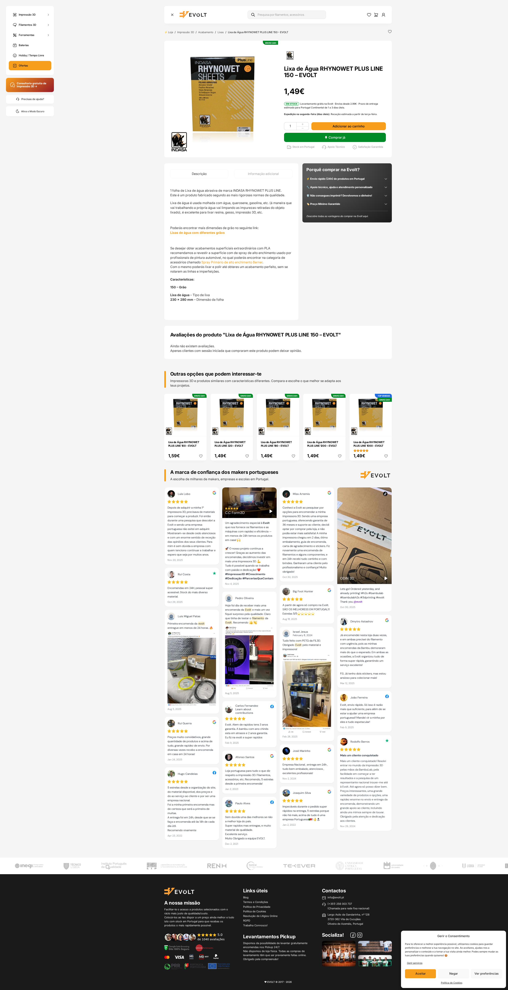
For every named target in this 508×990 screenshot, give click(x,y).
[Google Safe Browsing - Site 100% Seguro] (176, 947)
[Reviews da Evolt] (197, 937)
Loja (170, 32)
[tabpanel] (231, 249)
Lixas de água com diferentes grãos (197, 233)
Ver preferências (486, 973)
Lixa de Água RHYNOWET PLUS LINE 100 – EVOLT (183, 443)
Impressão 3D (27, 14)
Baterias (24, 45)
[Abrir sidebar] (172, 15)
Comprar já (337, 137)
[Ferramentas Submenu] (48, 35)
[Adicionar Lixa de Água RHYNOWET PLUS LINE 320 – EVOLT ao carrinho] (247, 430)
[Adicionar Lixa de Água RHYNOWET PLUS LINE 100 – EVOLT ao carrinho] (201, 430)
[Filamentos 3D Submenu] (48, 25)
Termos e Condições (255, 902)
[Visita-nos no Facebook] (353, 935)
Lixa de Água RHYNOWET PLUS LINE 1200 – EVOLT (322, 443)
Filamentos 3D (27, 24)
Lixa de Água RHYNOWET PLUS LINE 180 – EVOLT (276, 443)
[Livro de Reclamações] (204, 947)
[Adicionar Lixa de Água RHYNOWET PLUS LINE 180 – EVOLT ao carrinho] (293, 430)
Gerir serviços (414, 962)
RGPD (246, 920)
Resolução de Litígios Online (260, 916)
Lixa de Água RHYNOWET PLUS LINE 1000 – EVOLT (369, 443)
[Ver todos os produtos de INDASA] (290, 55)
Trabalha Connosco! (255, 925)
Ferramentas (26, 34)
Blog (246, 897)
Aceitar (420, 973)
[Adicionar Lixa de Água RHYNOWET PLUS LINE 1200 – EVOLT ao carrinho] (340, 430)
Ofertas (23, 65)
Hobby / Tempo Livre (31, 55)
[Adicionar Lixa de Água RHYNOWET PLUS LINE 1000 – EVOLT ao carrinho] (386, 430)
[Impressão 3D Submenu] (48, 14)
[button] (222, 99)
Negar (453, 973)
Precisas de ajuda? (32, 99)
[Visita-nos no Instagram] (360, 935)
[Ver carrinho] (376, 15)
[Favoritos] (369, 15)
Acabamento (205, 32)
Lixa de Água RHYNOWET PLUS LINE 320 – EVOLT (230, 443)
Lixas (221, 32)
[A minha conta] (383, 14)
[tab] (199, 173)
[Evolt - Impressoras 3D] (193, 14)
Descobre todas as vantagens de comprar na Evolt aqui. (337, 216)
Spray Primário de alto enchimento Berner (231, 262)
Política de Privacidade (256, 906)
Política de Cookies (451, 982)
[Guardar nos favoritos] (390, 32)
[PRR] (197, 966)
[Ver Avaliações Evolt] (278, 669)
